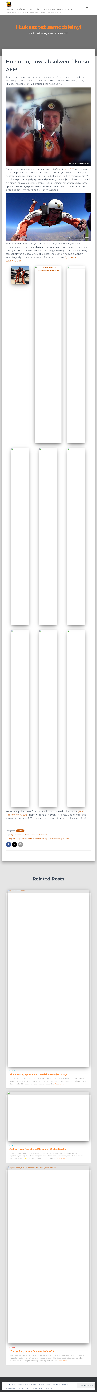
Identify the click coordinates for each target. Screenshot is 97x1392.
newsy (20, 831)
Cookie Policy (48, 1388)
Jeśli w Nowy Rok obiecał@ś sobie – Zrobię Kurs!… (37, 1149)
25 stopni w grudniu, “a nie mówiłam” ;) (31, 1351)
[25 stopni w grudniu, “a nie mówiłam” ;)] (48, 1255)
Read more (59, 1084)
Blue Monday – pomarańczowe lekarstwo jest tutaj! (38, 1074)
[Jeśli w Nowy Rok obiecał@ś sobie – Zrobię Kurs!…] (48, 1116)
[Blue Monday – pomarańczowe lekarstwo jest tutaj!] (48, 978)
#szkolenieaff (41, 835)
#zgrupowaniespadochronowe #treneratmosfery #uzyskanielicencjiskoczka (38, 838)
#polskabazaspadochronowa (23, 835)
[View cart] (90, 7)
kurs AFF (69, 169)
